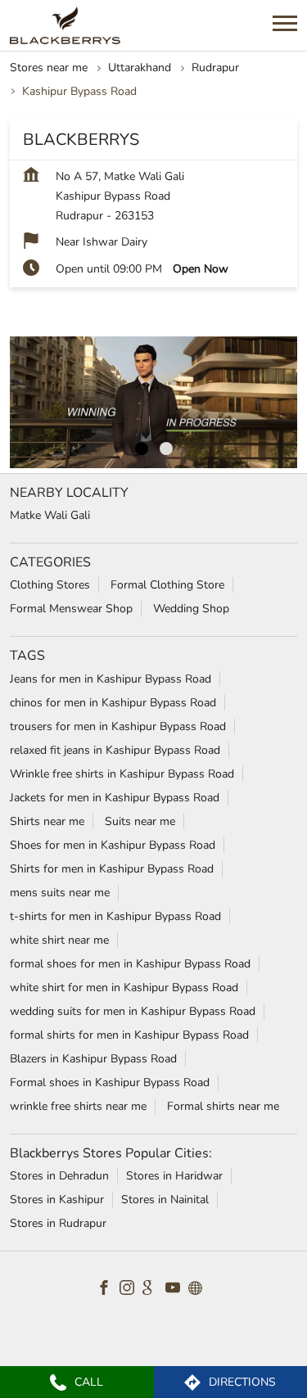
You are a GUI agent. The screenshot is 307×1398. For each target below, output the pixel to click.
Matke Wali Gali (50, 516)
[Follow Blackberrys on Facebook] (108, 1290)
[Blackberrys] (65, 25)
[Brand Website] (199, 1290)
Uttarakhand (139, 67)
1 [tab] (141, 448)
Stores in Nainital (165, 1199)
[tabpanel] (153, 402)
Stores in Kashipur (57, 1199)
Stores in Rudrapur (58, 1223)
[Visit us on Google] (153, 1290)
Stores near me (49, 67)
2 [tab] (166, 448)
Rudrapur (215, 67)
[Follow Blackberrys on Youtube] (176, 1290)
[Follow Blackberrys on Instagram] (131, 1290)
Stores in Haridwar (174, 1176)
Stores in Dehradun (59, 1176)
